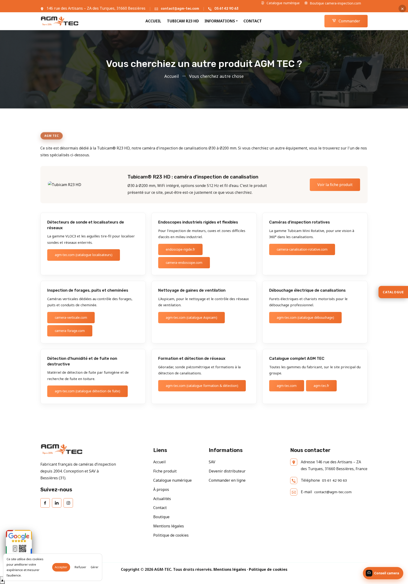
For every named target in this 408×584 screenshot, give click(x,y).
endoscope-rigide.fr (180, 249)
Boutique (161, 516)
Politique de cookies (171, 535)
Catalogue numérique (283, 3)
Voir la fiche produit (335, 184)
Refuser (80, 567)
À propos (161, 489)
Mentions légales (168, 526)
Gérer (94, 567)
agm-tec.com (287, 385)
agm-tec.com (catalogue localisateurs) (83, 255)
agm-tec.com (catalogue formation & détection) (202, 385)
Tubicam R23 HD (183, 21)
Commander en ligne (227, 480)
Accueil (153, 21)
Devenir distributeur (227, 471)
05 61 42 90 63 (226, 9)
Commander (349, 21)
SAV (212, 461)
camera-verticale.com (71, 317)
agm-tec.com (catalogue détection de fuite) (87, 391)
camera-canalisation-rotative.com (302, 249)
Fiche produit (165, 471)
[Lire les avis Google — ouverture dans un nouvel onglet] (19, 543)
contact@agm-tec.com (180, 9)
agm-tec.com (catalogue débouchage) (305, 317)
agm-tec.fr (321, 385)
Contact (252, 21)
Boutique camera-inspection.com (335, 3)
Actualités (162, 498)
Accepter (61, 567)
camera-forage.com (70, 330)
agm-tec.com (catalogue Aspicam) (191, 317)
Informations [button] (219, 21)
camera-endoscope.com (184, 262)
